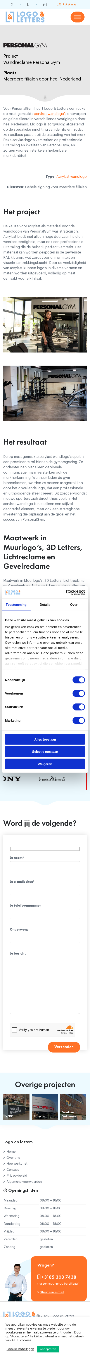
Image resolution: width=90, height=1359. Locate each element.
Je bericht (18, 953)
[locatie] (11, 4)
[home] (25, 16)
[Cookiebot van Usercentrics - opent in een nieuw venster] (66, 592)
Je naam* (17, 857)
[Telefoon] (28, 4)
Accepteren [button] (48, 1349)
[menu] (78, 17)
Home (11, 1151)
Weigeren (45, 764)
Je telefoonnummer (25, 905)
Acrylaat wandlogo (71, 176)
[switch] (79, 693)
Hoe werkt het (17, 1163)
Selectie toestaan (45, 751)
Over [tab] (74, 604)
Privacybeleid (17, 1175)
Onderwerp (19, 929)
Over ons (13, 1157)
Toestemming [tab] (16, 604)
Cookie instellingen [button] (20, 1349)
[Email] (45, 4)
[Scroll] (45, 97)
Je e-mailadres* (22, 881)
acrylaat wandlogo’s (50, 114)
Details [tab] (45, 604)
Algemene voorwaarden (24, 1181)
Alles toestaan (45, 739)
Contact (13, 1169)
